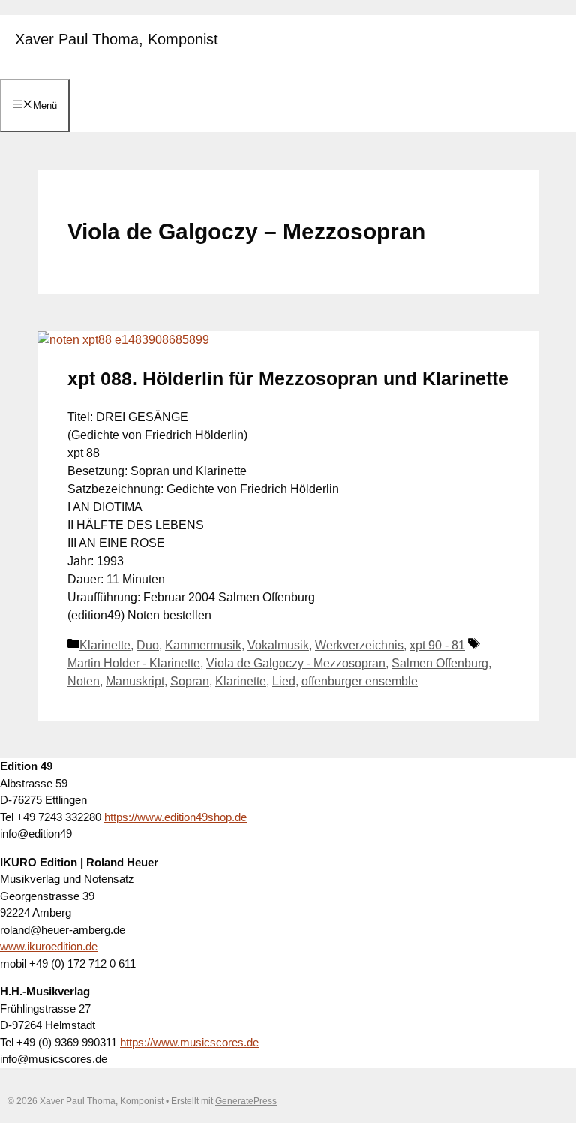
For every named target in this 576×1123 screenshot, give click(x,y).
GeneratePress (246, 1101)
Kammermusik (203, 645)
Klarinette (105, 645)
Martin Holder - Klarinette (134, 663)
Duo (147, 645)
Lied (284, 681)
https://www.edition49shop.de (175, 817)
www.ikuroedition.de (49, 946)
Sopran (189, 681)
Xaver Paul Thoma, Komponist (116, 39)
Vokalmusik (278, 645)
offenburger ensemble (360, 681)
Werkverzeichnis (359, 645)
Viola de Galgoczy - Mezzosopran (296, 663)
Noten (84, 681)
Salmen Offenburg (440, 663)
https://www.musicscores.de (189, 1042)
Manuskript (135, 681)
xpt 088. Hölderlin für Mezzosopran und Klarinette (288, 378)
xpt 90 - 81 (437, 645)
